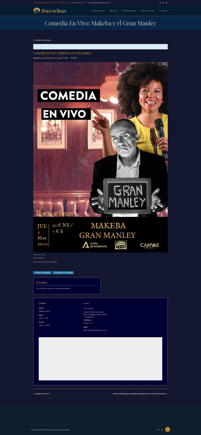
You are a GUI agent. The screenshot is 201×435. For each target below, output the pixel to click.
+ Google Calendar (42, 273)
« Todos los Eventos (42, 40)
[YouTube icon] (163, 3)
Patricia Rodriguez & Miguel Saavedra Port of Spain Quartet (140, 393)
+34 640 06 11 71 (78, 2)
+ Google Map (89, 317)
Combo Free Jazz (41, 393)
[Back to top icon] (167, 429)
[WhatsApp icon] (160, 3)
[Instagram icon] (166, 3)
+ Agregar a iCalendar (63, 273)
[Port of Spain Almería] (50, 10)
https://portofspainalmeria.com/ (95, 330)
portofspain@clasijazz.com (99, 2)
